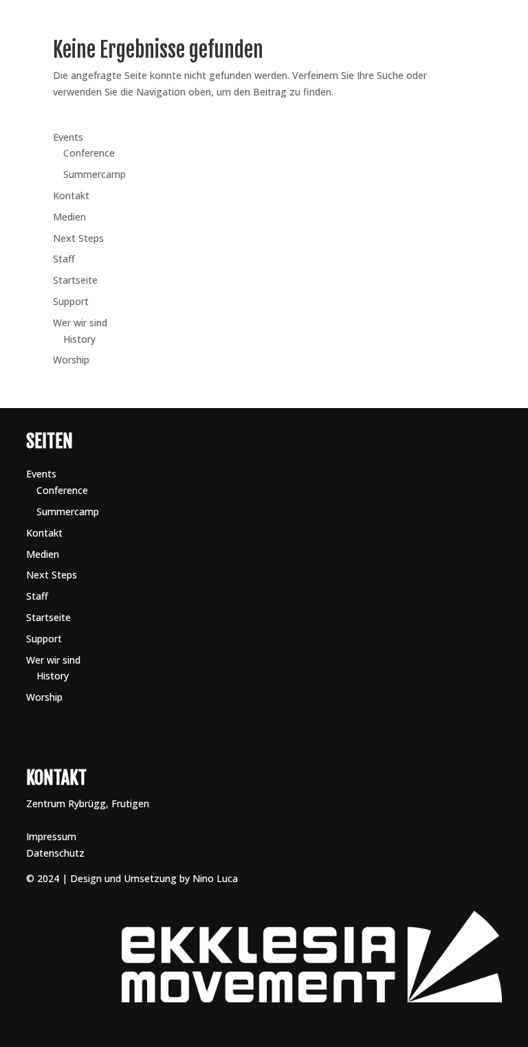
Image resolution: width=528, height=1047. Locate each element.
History (79, 339)
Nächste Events (374, 32)
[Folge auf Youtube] (465, 32)
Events (68, 137)
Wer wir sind (80, 322)
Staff (64, 258)
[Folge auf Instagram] (444, 69)
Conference (89, 152)
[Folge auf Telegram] (465, 69)
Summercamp (94, 174)
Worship (288, 32)
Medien (69, 216)
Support (71, 301)
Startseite (75, 279)
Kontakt (367, 63)
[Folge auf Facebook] (444, 32)
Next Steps (295, 63)
